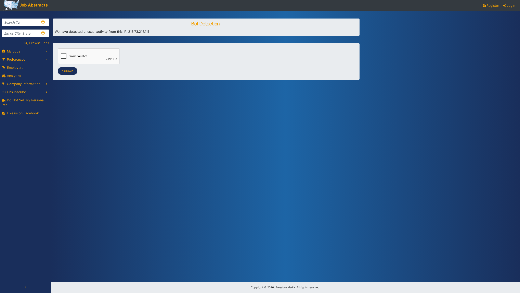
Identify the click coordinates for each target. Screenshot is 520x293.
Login (511, 5)
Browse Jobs (39, 43)
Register (492, 5)
